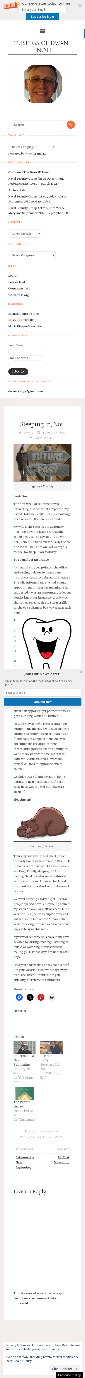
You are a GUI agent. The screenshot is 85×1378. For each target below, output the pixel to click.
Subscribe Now (42, 701)
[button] (42, 674)
